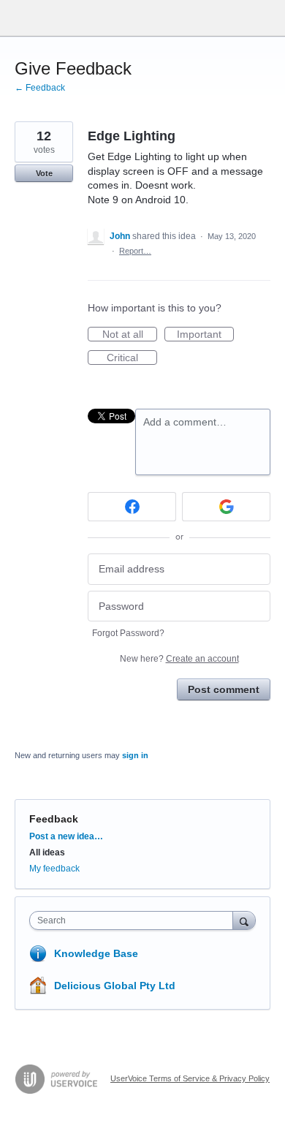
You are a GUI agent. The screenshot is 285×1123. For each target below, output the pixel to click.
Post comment (223, 689)
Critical (132, 358)
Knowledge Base (96, 953)
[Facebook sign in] (132, 506)
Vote (44, 173)
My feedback (54, 868)
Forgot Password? (128, 633)
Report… (135, 250)
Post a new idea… (66, 836)
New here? (179, 659)
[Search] (244, 920)
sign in (135, 755)
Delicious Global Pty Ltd (114, 985)
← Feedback (40, 88)
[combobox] (134, 920)
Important (205, 334)
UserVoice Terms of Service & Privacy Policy (190, 1078)
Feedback (53, 819)
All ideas (47, 852)
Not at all (129, 334)
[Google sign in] (226, 506)
